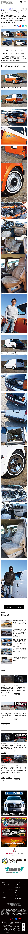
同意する (23, 927)
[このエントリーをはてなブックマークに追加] (23, 26)
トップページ (4, 9)
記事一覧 (11, 9)
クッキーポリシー (9, 926)
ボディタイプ (17, 9)
